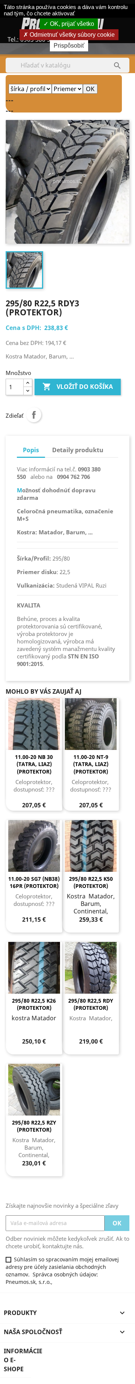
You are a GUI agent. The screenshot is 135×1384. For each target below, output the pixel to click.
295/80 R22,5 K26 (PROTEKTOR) (34, 1004)
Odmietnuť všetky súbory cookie (71, 34)
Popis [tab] (31, 450)
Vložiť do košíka (77, 386)
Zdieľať (33, 414)
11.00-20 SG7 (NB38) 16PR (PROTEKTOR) (34, 882)
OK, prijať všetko (71, 24)
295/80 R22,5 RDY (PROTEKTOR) (90, 1004)
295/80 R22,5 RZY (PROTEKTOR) (34, 1126)
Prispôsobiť (69, 45)
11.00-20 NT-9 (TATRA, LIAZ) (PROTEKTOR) (90, 764)
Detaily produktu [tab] (78, 450)
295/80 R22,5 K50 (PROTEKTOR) (91, 882)
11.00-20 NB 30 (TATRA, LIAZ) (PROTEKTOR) (34, 764)
